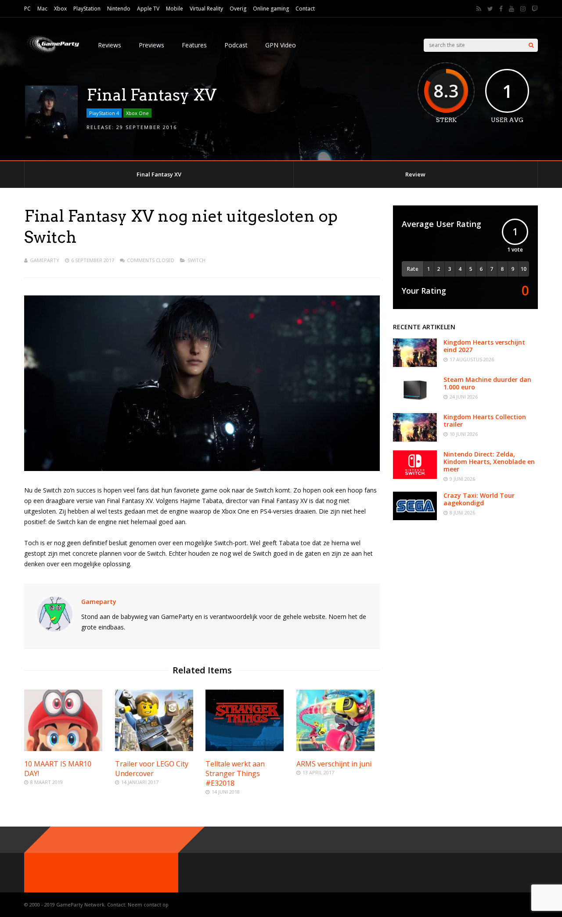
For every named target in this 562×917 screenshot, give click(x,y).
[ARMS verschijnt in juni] (335, 748)
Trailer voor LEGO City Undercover (151, 768)
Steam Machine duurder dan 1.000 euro (487, 383)
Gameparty (44, 260)
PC (27, 8)
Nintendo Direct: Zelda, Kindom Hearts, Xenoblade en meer (489, 461)
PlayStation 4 (104, 113)
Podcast (236, 45)
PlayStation (87, 8)
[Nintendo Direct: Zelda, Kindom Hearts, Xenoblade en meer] (415, 476)
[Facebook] (501, 9)
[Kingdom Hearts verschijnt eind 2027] (415, 364)
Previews (151, 45)
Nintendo (118, 8)
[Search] (531, 45)
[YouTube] (511, 9)
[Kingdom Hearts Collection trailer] (415, 439)
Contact (305, 8)
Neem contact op (148, 904)
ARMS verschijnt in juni (333, 764)
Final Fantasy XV (159, 174)
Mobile (174, 8)
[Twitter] (490, 9)
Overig (238, 8)
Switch (196, 260)
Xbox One (137, 113)
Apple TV (148, 8)
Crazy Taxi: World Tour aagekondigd (479, 499)
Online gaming (271, 8)
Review (415, 174)
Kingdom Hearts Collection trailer (484, 420)
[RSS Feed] (478, 9)
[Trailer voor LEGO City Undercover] (154, 748)
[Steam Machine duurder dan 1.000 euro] (415, 402)
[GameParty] (52, 53)
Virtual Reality (206, 8)
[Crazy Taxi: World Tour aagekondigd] (415, 518)
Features (194, 45)
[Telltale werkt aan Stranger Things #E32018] (244, 748)
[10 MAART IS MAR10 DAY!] (63, 748)
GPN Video (280, 45)
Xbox (60, 8)
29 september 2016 (146, 127)
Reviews (109, 45)
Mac (42, 8)
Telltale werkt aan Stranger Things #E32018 (235, 773)
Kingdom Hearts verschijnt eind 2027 (484, 346)
